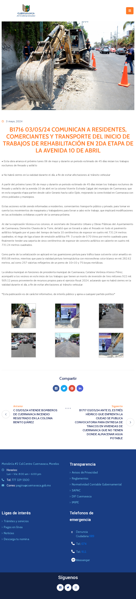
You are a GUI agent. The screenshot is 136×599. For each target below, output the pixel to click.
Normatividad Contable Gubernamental (97, 484)
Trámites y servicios (16, 521)
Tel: (18, 480)
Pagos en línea (13, 527)
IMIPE (75, 502)
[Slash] (68, 408)
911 (83, 552)
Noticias (9, 533)
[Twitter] (64, 388)
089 (91, 536)
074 (83, 544)
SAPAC (76, 490)
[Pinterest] (72, 388)
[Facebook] (56, 388)
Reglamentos (80, 478)
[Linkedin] (80, 388)
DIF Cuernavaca (82, 496)
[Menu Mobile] (130, 10)
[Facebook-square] (60, 587)
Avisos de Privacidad (85, 472)
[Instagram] (75, 587)
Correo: (29, 485)
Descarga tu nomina (16, 539)
